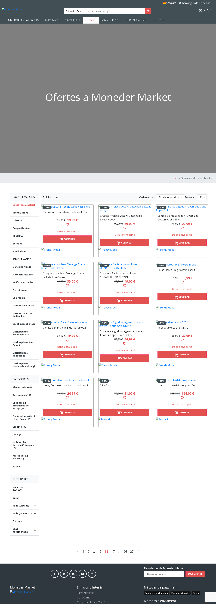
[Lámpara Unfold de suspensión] (182, 380)
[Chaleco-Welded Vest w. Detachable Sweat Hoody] (125, 208)
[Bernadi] (125, 422)
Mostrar (190, 197)
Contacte (158, 19)
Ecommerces (72, 19)
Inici (175, 178)
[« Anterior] (77, 551)
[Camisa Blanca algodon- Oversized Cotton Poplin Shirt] (182, 208)
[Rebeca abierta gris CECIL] (182, 322)
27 (132, 551)
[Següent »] (138, 551)
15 (100, 551)
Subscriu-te (195, 573)
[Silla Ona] (125, 380)
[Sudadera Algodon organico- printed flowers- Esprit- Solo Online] (125, 324)
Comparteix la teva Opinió (91, 602)
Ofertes (91, 19)
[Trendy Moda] (67, 252)
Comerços (52, 19)
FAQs (104, 19)
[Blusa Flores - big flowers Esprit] (182, 264)
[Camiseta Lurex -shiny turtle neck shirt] (67, 207)
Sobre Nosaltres (135, 19)
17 (113, 551)
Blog (115, 19)
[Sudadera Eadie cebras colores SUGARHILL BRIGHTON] (125, 266)
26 (125, 551)
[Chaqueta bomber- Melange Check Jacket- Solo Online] (67, 266)
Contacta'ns (83, 597)
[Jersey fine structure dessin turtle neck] (67, 380)
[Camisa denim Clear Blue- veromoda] (67, 322)
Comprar (67, 239)
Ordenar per (146, 197)
